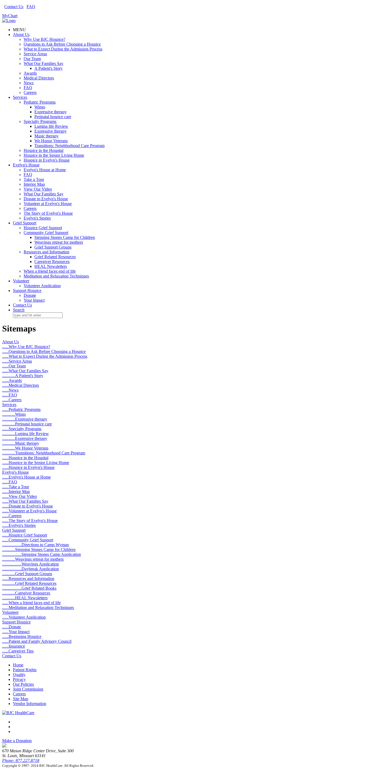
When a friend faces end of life (50, 271)
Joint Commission (28, 689)
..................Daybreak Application (30, 569)
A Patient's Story (48, 68)
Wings (39, 107)
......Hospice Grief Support (24, 535)
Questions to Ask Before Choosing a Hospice (62, 44)
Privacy (19, 679)
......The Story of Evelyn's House (30, 520)
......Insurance (13, 646)
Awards (30, 73)
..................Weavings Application (30, 564)
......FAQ (9, 395)
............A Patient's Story (22, 375)
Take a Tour (34, 179)
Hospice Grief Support (43, 227)
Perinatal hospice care (52, 116)
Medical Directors (39, 78)
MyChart (9, 15)
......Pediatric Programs (21, 409)
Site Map (20, 698)
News (29, 83)
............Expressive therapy (24, 419)
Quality (19, 674)
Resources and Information (46, 252)
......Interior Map (16, 491)
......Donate (11, 627)
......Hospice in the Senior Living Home (35, 462)
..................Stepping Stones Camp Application (41, 554)
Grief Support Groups (52, 247)
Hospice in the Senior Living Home (54, 155)
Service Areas (35, 54)
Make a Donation (17, 740)
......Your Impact (16, 631)
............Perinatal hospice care (27, 424)
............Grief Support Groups (27, 573)
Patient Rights (25, 669)
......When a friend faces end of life (31, 602)
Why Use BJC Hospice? (44, 39)
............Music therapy (20, 443)
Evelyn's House (26, 165)
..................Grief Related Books (29, 588)
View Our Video (38, 189)
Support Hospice (27, 290)
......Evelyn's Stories (19, 525)
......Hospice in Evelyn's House (28, 467)
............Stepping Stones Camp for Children (38, 549)
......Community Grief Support (27, 540)
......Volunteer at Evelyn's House (29, 511)
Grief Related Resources (55, 256)
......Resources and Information (28, 578)
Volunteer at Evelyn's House (48, 203)
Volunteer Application (42, 285)
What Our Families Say (43, 63)
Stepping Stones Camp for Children (64, 237)
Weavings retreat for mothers (58, 242)
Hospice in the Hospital (43, 150)
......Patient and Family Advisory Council (36, 641)
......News (10, 390)
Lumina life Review (51, 126)
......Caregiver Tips (18, 651)
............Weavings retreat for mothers (33, 559)
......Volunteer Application (24, 617)
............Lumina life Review (25, 433)
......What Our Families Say (25, 370)
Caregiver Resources (52, 261)
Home (18, 665)
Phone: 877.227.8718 (20, 760)
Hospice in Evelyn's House (47, 160)
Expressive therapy (50, 112)
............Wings (14, 414)
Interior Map (34, 184)
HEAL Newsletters (50, 266)
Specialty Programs (40, 121)
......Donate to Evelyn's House (27, 506)
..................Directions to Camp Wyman (35, 544)
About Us (21, 34)
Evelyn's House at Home (45, 169)
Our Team (32, 58)
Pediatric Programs (40, 102)
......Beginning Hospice (21, 636)
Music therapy (46, 136)
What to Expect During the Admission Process (63, 49)
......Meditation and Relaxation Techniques (38, 607)
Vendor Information (29, 703)
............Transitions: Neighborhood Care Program (43, 453)
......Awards (12, 380)
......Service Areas (17, 361)
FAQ (31, 6)
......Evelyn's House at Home (26, 477)
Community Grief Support (46, 232)
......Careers (11, 399)
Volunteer (21, 281)
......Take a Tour (15, 486)
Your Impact (34, 300)
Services (20, 97)
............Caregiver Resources (26, 593)
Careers (30, 92)
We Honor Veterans (51, 140)
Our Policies (23, 684)
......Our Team (14, 366)
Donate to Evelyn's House (46, 198)
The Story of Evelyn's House (48, 213)
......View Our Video (19, 496)
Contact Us (13, 6)
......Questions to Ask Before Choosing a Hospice (44, 351)
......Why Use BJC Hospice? (26, 346)
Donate (30, 295)
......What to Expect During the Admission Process (44, 356)
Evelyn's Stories (37, 218)
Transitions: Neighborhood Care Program (69, 145)
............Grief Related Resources (29, 583)
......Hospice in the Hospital (25, 457)
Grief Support (24, 223)
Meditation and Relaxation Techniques (56, 276)
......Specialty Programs (21, 428)
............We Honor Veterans (25, 448)
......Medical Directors (20, 385)
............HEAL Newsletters (25, 598)
